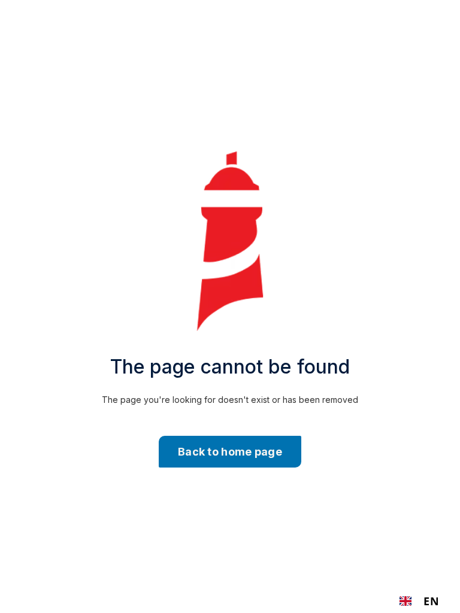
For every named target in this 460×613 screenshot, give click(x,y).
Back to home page (230, 451)
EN (431, 601)
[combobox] (419, 601)
